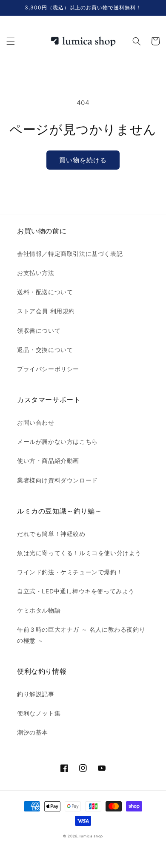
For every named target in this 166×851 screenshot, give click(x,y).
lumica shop (91, 836)
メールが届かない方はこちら (57, 441)
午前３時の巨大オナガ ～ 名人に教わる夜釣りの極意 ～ (81, 635)
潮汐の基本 (32, 732)
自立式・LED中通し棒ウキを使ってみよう (76, 591)
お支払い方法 (35, 272)
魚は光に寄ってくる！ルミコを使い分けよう (79, 552)
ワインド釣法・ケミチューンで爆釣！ (70, 572)
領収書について (38, 330)
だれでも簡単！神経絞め (51, 533)
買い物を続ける (83, 160)
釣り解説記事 (35, 694)
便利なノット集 (38, 713)
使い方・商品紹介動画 (48, 460)
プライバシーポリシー (48, 368)
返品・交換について (45, 349)
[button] (10, 41)
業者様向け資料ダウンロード (57, 480)
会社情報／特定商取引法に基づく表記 (70, 253)
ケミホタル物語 (38, 610)
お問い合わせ (35, 422)
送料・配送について (45, 291)
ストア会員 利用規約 (46, 311)
